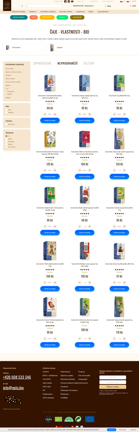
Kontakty (81, 1)
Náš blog (93, 1)
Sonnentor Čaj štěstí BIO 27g (119, 96)
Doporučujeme (42, 63)
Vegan (10, 139)
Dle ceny (89, 63)
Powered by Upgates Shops (76, 412)
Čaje (7, 88)
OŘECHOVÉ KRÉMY (18, 12)
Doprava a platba (67, 375)
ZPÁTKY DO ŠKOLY (19, 17)
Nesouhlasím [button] (122, 429)
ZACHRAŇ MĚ (77, 17)
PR (44, 390)
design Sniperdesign (90, 412)
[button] (132, 6)
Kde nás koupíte (84, 375)
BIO (9, 136)
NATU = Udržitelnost (50, 375)
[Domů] (7, 5)
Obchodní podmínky (68, 379)
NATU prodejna (48, 398)
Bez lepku (11, 141)
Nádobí (8, 97)
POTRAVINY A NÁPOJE (48, 12)
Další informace (94, 429)
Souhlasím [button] (111, 429)
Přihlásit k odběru (113, 387)
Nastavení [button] (133, 429)
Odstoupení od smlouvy (69, 390)
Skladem (11, 112)
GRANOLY (33, 12)
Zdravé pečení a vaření (13, 82)
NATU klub (47, 387)
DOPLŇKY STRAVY (66, 12)
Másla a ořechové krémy (13, 72)
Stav (7, 106)
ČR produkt (11, 147)
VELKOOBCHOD (102, 12)
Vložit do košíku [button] (50, 120)
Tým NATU (47, 379)
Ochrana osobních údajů (69, 383)
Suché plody (10, 68)
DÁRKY (91, 12)
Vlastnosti (9, 133)
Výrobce (9, 121)
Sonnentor (11, 124)
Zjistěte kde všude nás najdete (11, 409)
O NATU (46, 372)
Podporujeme (48, 394)
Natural (10, 144)
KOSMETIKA (80, 12)
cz (124, 1)
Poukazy (81, 372)
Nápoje (8, 85)
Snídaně (8, 75)
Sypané (59, 47)
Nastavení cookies (62, 412)
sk (130, 1)
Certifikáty (64, 398)
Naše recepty (108, 1)
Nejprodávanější (67, 63)
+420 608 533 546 (78, 6)
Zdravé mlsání (10, 78)
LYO (33, 17)
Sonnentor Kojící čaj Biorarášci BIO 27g (119, 264)
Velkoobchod (65, 372)
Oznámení (64, 387)
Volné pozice (83, 383)
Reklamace (65, 394)
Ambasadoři (82, 379)
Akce (9, 110)
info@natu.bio (88, 6)
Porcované (16, 47)
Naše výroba (47, 383)
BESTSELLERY (47, 17)
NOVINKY (62, 17)
